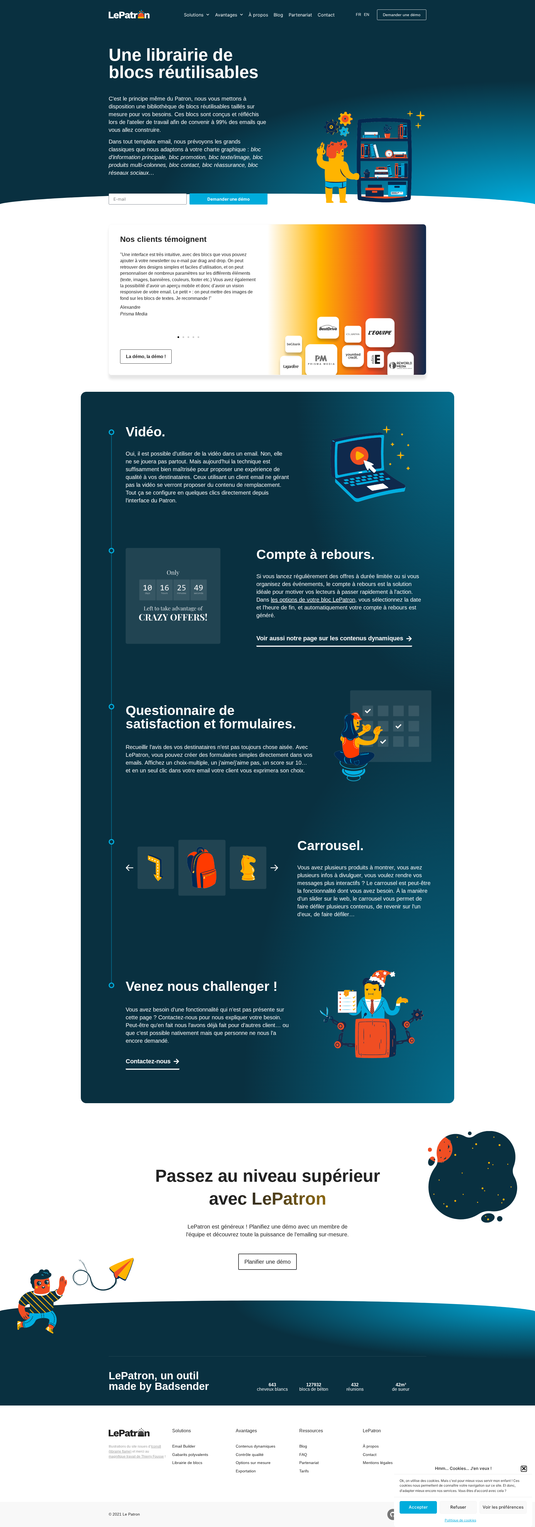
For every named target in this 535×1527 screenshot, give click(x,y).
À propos (258, 15)
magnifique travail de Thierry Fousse (136, 1456)
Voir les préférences (503, 1507)
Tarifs (304, 1471)
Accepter (418, 1507)
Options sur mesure (253, 1462)
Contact (326, 15)
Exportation (246, 1471)
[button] (524, 1468)
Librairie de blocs (187, 1462)
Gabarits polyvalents (190, 1454)
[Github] (392, 1514)
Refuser (458, 1507)
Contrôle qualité (250, 1454)
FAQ (303, 1454)
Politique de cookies (460, 1520)
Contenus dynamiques (255, 1446)
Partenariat (300, 15)
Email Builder (183, 1446)
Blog (278, 15)
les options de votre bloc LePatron (313, 600)
